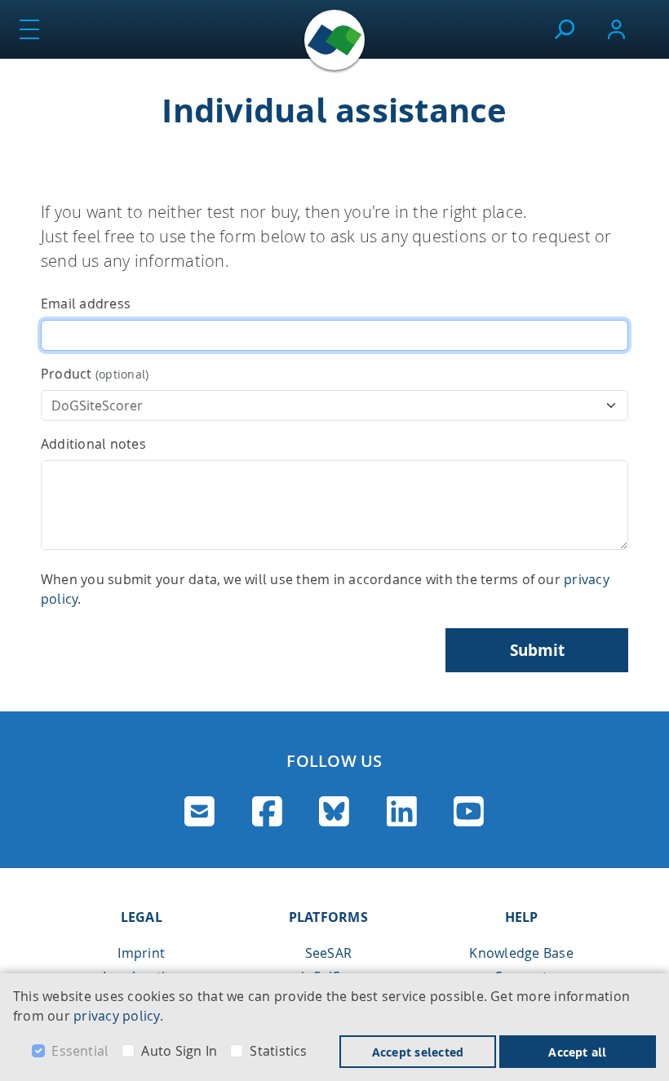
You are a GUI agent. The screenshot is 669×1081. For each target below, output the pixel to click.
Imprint (141, 953)
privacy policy (116, 1016)
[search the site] (564, 29)
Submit (537, 650)
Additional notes (93, 444)
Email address (86, 303)
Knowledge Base (521, 953)
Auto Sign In (179, 1051)
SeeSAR (328, 953)
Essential (80, 1051)
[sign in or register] (616, 29)
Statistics (278, 1051)
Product (94, 374)
